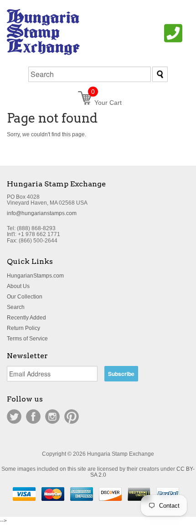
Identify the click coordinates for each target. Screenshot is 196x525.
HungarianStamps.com (35, 276)
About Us (18, 286)
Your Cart (106, 102)
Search (16, 307)
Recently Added (26, 317)
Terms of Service (27, 338)
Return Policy (23, 328)
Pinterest (71, 416)
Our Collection (24, 296)
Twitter (14, 416)
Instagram (52, 416)
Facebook (33, 416)
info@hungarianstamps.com (42, 213)
